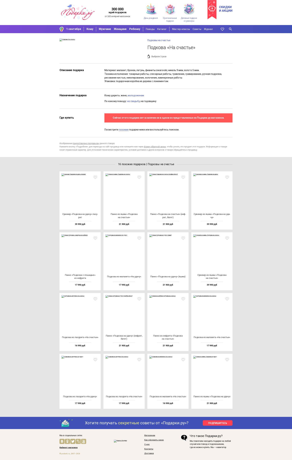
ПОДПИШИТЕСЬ (217, 423)
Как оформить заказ (154, 440)
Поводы (150, 29)
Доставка (149, 453)
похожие (124, 129)
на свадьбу (133, 101)
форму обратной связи (155, 146)
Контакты (148, 449)
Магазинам (149, 435)
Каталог (162, 29)
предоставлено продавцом (86, 143)
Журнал (208, 29)
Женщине (120, 29)
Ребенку (134, 29)
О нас (147, 444)
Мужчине (105, 29)
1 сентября (73, 29)
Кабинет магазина (68, 448)
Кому (90, 29)
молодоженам (136, 95)
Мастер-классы (181, 29)
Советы (197, 29)
